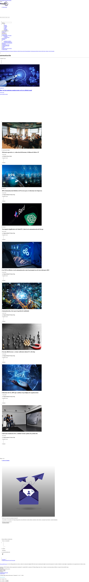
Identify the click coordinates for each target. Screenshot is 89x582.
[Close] (7, 581)
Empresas (3, 39)
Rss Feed (9, 560)
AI (2, 40)
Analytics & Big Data (5, 45)
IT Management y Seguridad (6, 35)
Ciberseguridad (4, 7)
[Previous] (1, 580)
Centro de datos (4, 49)
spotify (5, 28)
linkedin (5, 25)
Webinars (3, 32)
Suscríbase (5, 522)
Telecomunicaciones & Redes (7, 48)
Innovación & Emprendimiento (25, 51)
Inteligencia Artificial (7, 41)
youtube (5, 27)
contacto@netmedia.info (4, 572)
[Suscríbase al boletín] (4, 546)
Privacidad (13, 560)
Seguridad (5, 36)
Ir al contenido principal (4, 0)
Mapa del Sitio (2, 577)
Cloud (3, 47)
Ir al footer (9, 0)
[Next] (4, 580)
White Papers (4, 31)
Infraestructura (4, 38)
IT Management (6, 37)
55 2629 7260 (2, 573)
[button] (44, 1)
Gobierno (3, 46)
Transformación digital (5, 44)
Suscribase (4, 559)
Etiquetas (6, 560)
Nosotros (3, 560)
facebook (5, 26)
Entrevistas (4, 43)
